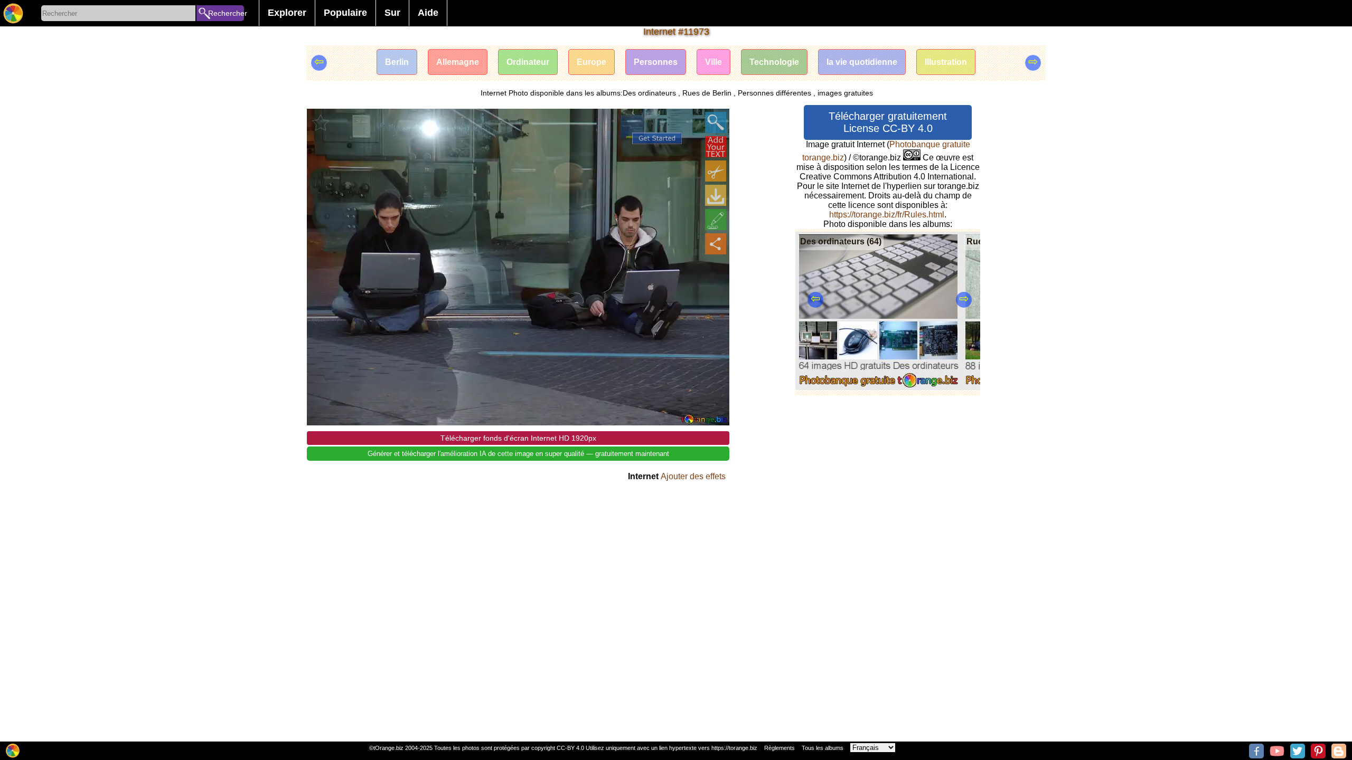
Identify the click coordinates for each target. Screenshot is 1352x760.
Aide (428, 12)
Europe (591, 62)
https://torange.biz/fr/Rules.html (886, 214)
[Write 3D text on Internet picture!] (715, 146)
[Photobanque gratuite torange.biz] (13, 13)
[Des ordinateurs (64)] (878, 387)
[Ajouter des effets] (715, 219)
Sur (392, 12)
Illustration (946, 62)
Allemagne (457, 62)
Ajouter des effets (693, 476)
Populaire (345, 12)
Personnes (656, 62)
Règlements (779, 748)
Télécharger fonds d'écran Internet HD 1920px (518, 438)
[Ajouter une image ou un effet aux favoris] (320, 122)
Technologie (774, 62)
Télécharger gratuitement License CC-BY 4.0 (888, 122)
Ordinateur (527, 62)
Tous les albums (822, 748)
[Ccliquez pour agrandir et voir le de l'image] (715, 122)
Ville (713, 62)
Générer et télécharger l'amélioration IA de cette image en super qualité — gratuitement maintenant (518, 454)
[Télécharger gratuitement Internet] (715, 195)
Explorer (287, 12)
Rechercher (226, 13)
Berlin (397, 62)
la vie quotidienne (862, 62)
